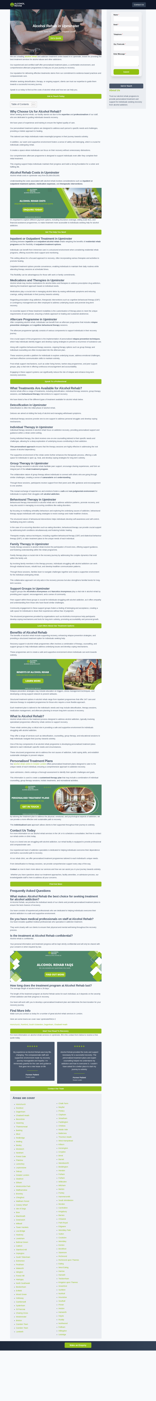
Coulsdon (62, 1238)
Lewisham (20, 1238)
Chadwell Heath (60, 1024)
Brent (60, 1156)
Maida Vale (63, 1129)
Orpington (20, 1253)
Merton (61, 1189)
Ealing (61, 1264)
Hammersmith (64, 1197)
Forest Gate (21, 1156)
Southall (61, 1301)
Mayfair (61, 1107)
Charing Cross (22, 1313)
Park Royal (63, 1223)
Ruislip (61, 1320)
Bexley (19, 1145)
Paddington (63, 1122)
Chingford (20, 1197)
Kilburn (61, 1144)
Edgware (62, 1226)
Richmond (62, 1256)
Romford (24, 1024)
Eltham (19, 1183)
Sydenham (20, 1306)
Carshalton (62, 1208)
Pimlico (61, 1111)
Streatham (62, 1118)
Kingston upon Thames (68, 1282)
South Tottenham (23, 1257)
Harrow (61, 1271)
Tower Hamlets (22, 1227)
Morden (61, 1204)
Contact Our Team (56, 1089)
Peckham (20, 1265)
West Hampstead (65, 1141)
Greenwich (20, 1220)
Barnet (61, 1159)
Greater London (22, 1175)
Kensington (63, 1148)
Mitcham (62, 1185)
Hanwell (61, 1275)
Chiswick (62, 1219)
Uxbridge (62, 1334)
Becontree (20, 1119)
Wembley (62, 1241)
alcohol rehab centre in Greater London (30, 764)
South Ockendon (36, 1024)
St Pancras (20, 1309)
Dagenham (48, 1024)
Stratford (19, 1179)
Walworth (20, 1268)
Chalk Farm (63, 1103)
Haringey (20, 1279)
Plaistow (19, 1160)
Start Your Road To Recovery (56, 1031)
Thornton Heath (64, 1137)
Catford (19, 1246)
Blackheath (20, 1216)
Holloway (20, 1298)
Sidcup (19, 1171)
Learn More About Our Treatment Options (55, 626)
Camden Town (22, 1324)
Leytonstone (21, 1168)
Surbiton (61, 1290)
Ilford (18, 1134)
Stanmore (62, 1252)
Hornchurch (15, 1024)
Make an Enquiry (78, 1345)
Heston (61, 1308)
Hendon (61, 1170)
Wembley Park (64, 1230)
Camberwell (21, 1302)
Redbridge (20, 1138)
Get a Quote (56, 38)
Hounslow (62, 1297)
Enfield (19, 1291)
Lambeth (19, 1332)
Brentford (62, 1249)
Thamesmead (21, 1127)
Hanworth (62, 1312)
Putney (61, 1193)
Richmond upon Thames (68, 1260)
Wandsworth (63, 1163)
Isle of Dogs (21, 1209)
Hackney (19, 1235)
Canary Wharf (22, 1205)
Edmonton (20, 1261)
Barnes (61, 1215)
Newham (19, 1153)
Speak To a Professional (56, 381)
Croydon (62, 1152)
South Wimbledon (65, 1200)
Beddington (63, 1167)
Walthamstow (21, 1190)
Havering (20, 1123)
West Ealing (63, 1267)
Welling (19, 1142)
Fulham (61, 1174)
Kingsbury (62, 1211)
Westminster (21, 1317)
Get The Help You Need (55, 232)
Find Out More (55, 884)
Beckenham (21, 1287)
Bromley (19, 1194)
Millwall (19, 1224)
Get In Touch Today (56, 96)
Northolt (61, 1293)
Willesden (62, 1182)
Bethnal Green (22, 1242)
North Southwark (23, 1283)
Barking (19, 1130)
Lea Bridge (20, 1231)
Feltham (61, 1327)
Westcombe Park (23, 1186)
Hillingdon (62, 1331)
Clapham (62, 1115)
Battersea (62, 1133)
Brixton (19, 1320)
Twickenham (63, 1279)
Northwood (62, 1323)
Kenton (61, 1245)
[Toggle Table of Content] (32, 104)
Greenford (62, 1286)
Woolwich (20, 1149)
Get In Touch (126, 86)
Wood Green (21, 1294)
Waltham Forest (22, 1201)
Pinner (61, 1305)
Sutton (61, 1234)
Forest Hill (20, 1276)
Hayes (61, 1316)
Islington (19, 1272)
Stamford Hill (21, 1250)
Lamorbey (20, 1164)
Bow (18, 1212)
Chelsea (61, 1126)
